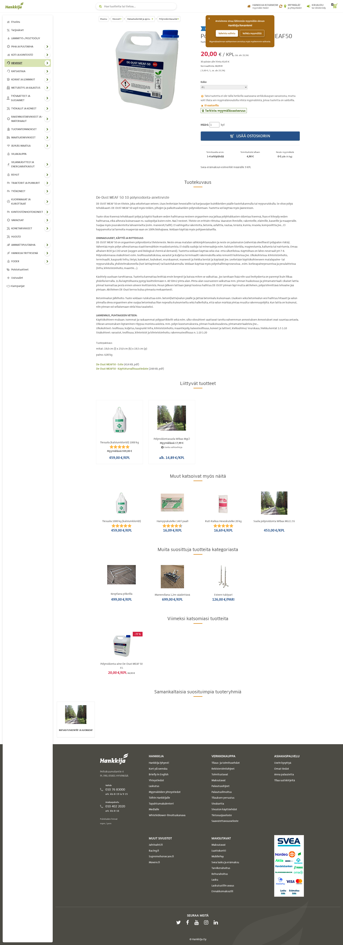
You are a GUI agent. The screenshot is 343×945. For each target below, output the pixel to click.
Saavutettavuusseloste (225, 821)
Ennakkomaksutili (222, 891)
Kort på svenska (158, 768)
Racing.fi (154, 850)
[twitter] (179, 922)
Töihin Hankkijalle (159, 797)
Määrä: (205, 125)
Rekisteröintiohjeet (223, 768)
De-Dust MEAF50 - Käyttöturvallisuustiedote (122, 368)
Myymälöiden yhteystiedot (165, 792)
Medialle (154, 809)
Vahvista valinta (226, 33)
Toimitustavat (220, 774)
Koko (204, 82)
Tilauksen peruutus (223, 797)
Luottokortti (219, 850)
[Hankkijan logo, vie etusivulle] (15, 5)
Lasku (215, 879)
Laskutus (154, 786)
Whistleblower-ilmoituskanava (167, 815)
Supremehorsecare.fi (161, 856)
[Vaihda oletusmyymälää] (280, 6)
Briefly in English (158, 774)
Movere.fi (154, 862)
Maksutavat (219, 780)
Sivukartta (218, 803)
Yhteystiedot (156, 780)
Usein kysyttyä (282, 763)
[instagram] (207, 922)
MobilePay (218, 856)
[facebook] (188, 922)
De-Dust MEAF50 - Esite (110, 364)
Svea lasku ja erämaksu (225, 862)
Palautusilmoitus (222, 792)
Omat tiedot (281, 768)
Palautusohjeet (221, 786)
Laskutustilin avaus (223, 885)
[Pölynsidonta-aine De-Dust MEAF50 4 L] (145, 68)
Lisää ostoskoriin (252, 136)
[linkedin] (217, 922)
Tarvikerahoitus (221, 868)
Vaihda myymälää (252, 33)
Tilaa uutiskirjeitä (284, 780)
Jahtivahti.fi (156, 845)
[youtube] (197, 922)
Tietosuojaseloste (222, 815)
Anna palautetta (284, 774)
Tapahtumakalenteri (161, 803)
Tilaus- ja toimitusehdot (226, 763)
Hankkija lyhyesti (159, 763)
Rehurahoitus (220, 874)
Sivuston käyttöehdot (224, 809)
